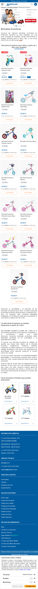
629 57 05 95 (5, 447)
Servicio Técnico (6, 532)
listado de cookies (25, 569)
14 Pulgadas (25, 418)
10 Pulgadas (25, 396)
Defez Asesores (6, 517)
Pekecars (3, 7)
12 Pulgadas (9, 418)
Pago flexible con (7, 535)
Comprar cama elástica (8, 546)
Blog (2, 527)
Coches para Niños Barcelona (10, 543)
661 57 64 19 (15, 447)
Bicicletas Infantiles (12, 7)
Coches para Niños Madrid (9, 541)
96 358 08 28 (5, 444)
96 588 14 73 (5, 463)
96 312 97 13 (15, 444)
